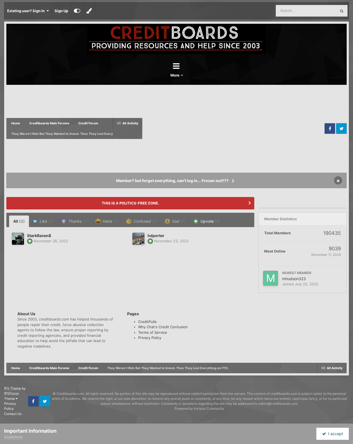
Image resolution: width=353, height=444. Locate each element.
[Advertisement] (232, 128)
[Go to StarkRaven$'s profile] (18, 239)
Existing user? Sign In (26, 11)
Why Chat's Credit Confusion (163, 327)
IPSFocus (11, 393)
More (175, 75)
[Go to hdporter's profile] (138, 239)
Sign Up (61, 11)
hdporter (156, 235)
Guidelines (13, 437)
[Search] (341, 11)
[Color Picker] (89, 10)
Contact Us (13, 414)
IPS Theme (12, 388)
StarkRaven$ (39, 235)
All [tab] (19, 221)
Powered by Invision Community (199, 408)
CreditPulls (147, 321)
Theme (10, 398)
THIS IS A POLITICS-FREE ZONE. (130, 203)
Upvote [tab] (209, 221)
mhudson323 (294, 278)
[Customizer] (77, 10)
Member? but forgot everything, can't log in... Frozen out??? (172, 180)
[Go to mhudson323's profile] (270, 278)
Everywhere (319, 11)
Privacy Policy (149, 337)
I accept (334, 433)
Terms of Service (152, 332)
